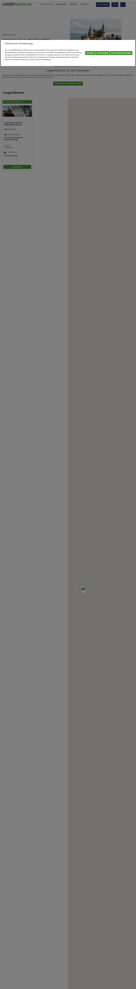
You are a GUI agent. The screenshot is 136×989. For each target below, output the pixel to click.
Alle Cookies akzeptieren (121, 53)
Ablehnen (90, 53)
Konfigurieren (102, 53)
